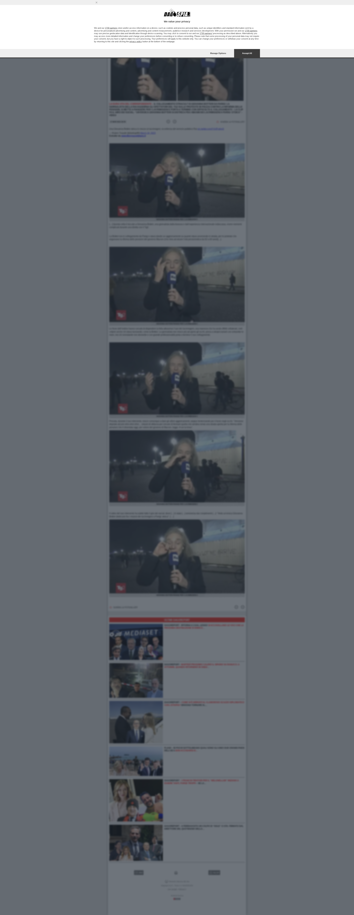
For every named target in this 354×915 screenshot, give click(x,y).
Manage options (218, 53)
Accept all (247, 53)
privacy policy (135, 41)
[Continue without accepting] (96, 2)
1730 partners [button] (111, 28)
